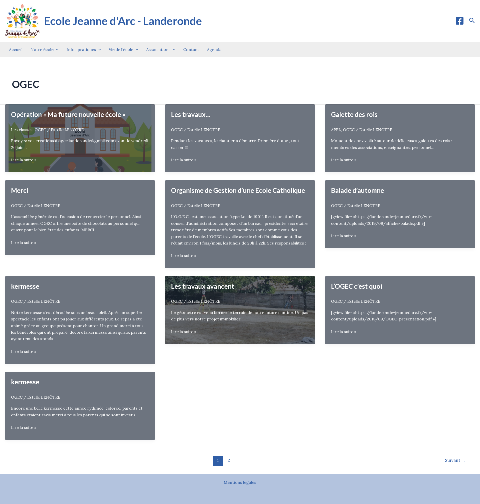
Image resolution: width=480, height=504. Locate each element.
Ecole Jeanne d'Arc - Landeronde (123, 20)
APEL (336, 129)
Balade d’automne (357, 190)
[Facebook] (459, 20)
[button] (472, 20)
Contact (191, 49)
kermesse (25, 286)
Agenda (214, 49)
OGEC (40, 129)
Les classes (21, 129)
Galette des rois (354, 114)
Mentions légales (240, 482)
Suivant (455, 460)
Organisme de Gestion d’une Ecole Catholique (238, 190)
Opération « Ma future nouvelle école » (68, 114)
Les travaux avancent (202, 286)
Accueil (15, 49)
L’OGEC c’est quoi (356, 286)
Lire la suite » (23, 160)
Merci (19, 190)
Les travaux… (190, 114)
